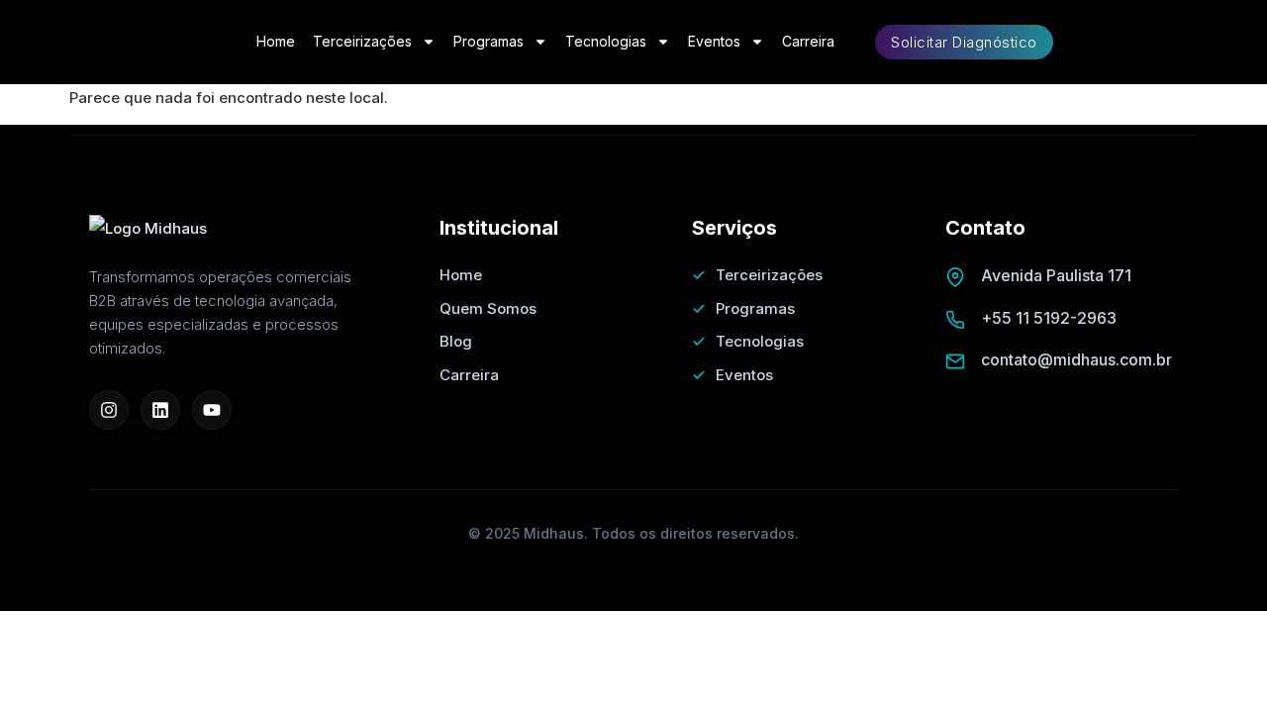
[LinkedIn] (160, 410)
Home (275, 41)
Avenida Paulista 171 (1056, 275)
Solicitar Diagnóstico (964, 42)
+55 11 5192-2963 (1049, 318)
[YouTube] (212, 410)
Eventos (714, 41)
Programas (488, 41)
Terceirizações (362, 41)
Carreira (808, 41)
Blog (455, 341)
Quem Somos (487, 308)
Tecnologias (605, 41)
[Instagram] (109, 410)
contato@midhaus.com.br (1076, 359)
